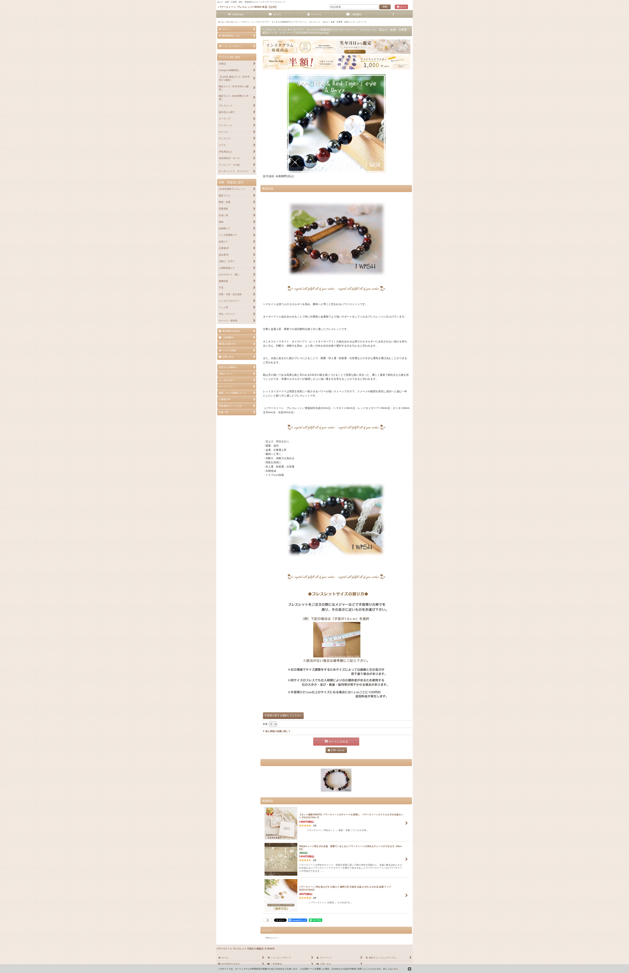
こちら (395, 968)
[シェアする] (267, 920)
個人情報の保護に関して (278, 731)
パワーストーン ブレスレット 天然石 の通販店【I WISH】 (246, 948)
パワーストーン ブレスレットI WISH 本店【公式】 (248, 7)
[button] (393, 14)
